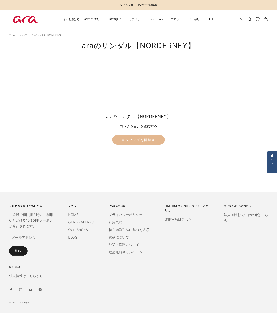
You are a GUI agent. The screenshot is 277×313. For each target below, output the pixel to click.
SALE (210, 19)
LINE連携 (193, 19)
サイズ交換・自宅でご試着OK (138, 4)
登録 (18, 251)
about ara (157, 19)
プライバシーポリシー (126, 215)
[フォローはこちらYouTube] (30, 290)
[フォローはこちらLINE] (40, 290)
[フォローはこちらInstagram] (21, 290)
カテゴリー (136, 19)
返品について (119, 237)
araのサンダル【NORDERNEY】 (47, 35)
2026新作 (115, 19)
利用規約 (115, 222)
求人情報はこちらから (26, 276)
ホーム (12, 35)
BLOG (72, 237)
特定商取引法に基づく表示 (129, 230)
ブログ (175, 19)
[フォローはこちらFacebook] (11, 290)
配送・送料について (124, 245)
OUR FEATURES (81, 222)
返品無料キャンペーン (126, 252)
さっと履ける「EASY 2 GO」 (82, 19)
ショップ (23, 35)
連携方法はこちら (178, 219)
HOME (73, 215)
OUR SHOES (78, 230)
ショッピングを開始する (138, 140)
